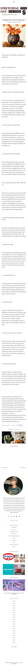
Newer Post (5, 467)
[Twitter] (19, 516)
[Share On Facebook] (11, 425)
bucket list (14, 533)
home (14, 542)
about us (14, 529)
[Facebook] (8, 516)
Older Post (23, 467)
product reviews (14, 544)
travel (14, 546)
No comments (6, 425)
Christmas (14, 527)
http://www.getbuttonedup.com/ (11, 415)
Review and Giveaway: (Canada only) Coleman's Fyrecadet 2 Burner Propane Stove (19, 569)
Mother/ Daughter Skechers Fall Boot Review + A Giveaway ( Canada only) (8, 569)
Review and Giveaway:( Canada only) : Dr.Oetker (8, 556)
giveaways (14, 540)
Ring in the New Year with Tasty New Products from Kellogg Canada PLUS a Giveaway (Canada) (19, 558)
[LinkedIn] (16, 516)
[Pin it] (16, 425)
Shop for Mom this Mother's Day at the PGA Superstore (14, 594)
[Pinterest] (13, 516)
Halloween (21, 425)
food (14, 538)
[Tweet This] (14, 425)
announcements (14, 531)
